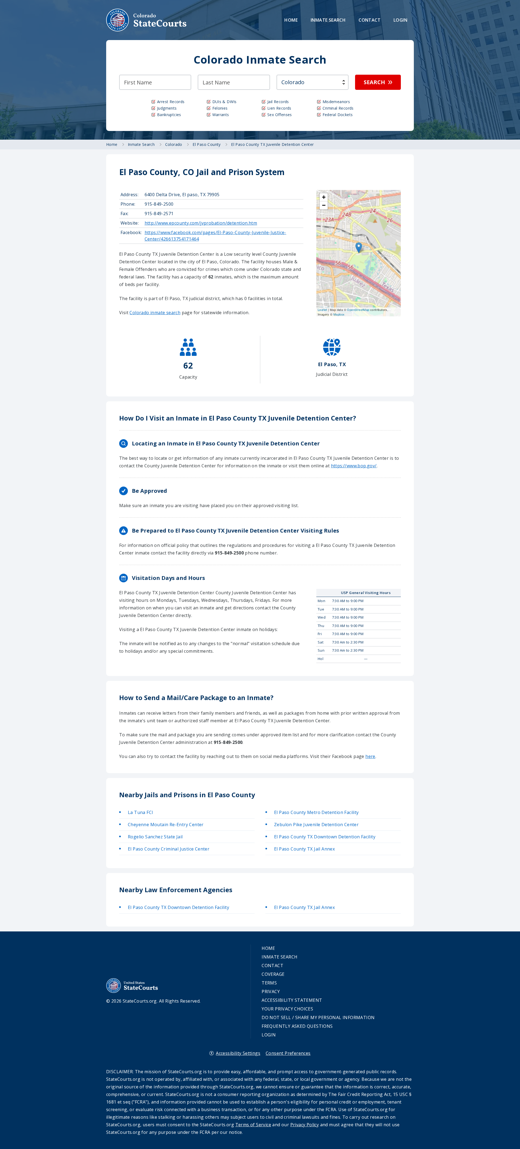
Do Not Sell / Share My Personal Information (318, 1017)
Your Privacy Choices (287, 1009)
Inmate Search (328, 20)
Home (291, 20)
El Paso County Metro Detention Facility (316, 812)
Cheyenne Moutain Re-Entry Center (166, 825)
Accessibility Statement (292, 1000)
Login (400, 20)
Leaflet (322, 309)
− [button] (324, 205)
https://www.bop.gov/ (354, 466)
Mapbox (338, 314)
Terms (269, 983)
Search (374, 82)
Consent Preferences (288, 1053)
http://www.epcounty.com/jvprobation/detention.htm (201, 223)
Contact (370, 20)
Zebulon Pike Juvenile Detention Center (316, 825)
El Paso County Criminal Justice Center (168, 849)
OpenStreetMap (358, 309)
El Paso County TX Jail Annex (304, 849)
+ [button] (324, 197)
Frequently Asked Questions (297, 1026)
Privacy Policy (304, 1125)
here (370, 756)
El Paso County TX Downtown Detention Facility (324, 837)
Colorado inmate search (154, 313)
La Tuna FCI (140, 812)
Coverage (273, 974)
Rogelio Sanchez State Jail (155, 837)
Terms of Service (253, 1125)
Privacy (271, 991)
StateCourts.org (146, 20)
